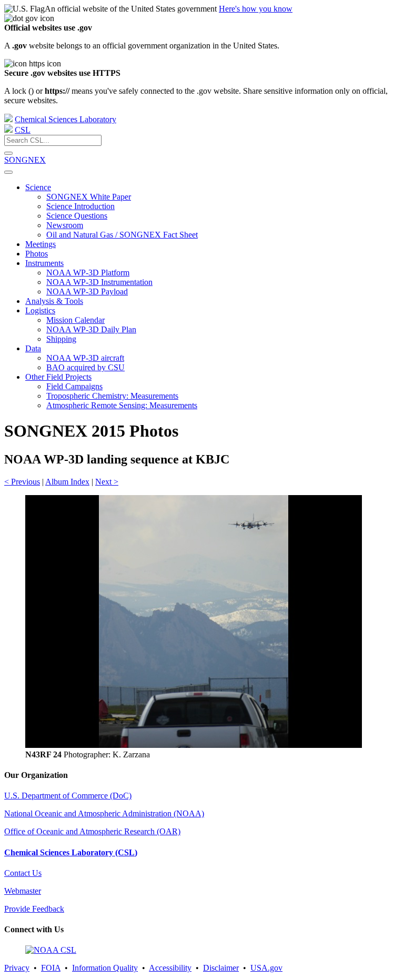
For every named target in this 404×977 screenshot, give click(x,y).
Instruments (44, 263)
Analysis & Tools (54, 301)
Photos (36, 253)
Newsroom (64, 225)
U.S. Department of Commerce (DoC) (68, 795)
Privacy (16, 967)
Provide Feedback (34, 908)
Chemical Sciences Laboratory (65, 119)
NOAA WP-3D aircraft (85, 357)
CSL (23, 129)
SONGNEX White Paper (88, 196)
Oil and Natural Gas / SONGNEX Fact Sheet (122, 234)
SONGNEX (25, 159)
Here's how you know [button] (255, 8)
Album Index (67, 481)
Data (33, 348)
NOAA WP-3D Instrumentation (99, 282)
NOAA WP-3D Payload (87, 291)
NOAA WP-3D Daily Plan (91, 329)
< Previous (22, 481)
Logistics (40, 310)
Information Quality (105, 967)
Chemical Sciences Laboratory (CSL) (70, 852)
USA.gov (266, 967)
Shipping (61, 338)
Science (38, 187)
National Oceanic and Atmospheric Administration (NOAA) (104, 813)
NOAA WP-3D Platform (87, 272)
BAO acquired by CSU (85, 367)
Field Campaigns (74, 386)
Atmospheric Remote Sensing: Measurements (121, 405)
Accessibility (170, 967)
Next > (106, 481)
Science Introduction (80, 206)
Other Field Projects (58, 376)
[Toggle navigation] (8, 172)
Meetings (40, 244)
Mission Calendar (75, 319)
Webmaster (22, 890)
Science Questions (76, 215)
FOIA (50, 967)
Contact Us (23, 873)
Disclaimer (221, 967)
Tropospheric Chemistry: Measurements (112, 395)
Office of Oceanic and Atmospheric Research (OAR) (92, 831)
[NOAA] (8, 119)
